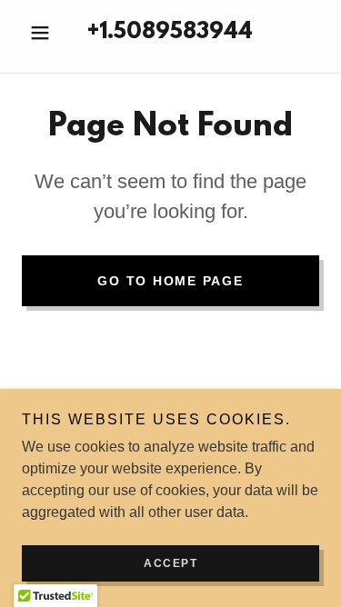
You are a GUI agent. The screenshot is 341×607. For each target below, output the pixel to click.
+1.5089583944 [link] (170, 32)
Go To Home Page (170, 281)
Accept (170, 563)
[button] (44, 33)
